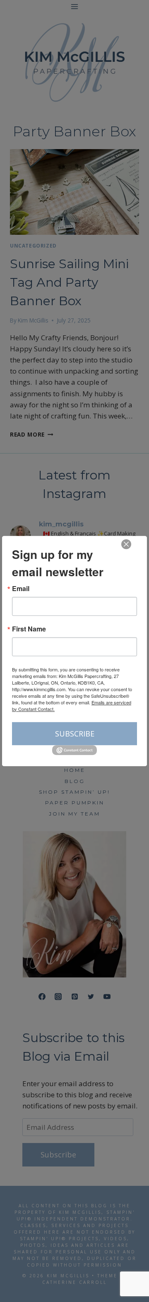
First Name (29, 629)
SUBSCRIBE (74, 734)
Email (20, 588)
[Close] (126, 544)
